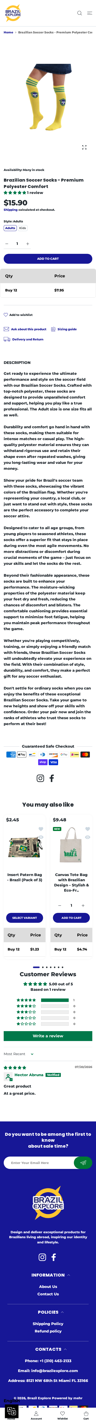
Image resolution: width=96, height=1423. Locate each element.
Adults (10, 228)
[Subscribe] (83, 1163)
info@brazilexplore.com (54, 1370)
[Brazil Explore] (13, 13)
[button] (15, 192)
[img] (15, 1067)
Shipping (10, 210)
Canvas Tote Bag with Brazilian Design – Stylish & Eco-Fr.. (71, 882)
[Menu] (90, 13)
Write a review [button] (48, 1036)
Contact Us (48, 1294)
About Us (48, 1286)
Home (8, 32)
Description (17, 362)
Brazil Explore (39, 1398)
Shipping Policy (48, 1323)
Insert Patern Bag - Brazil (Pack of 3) (24, 877)
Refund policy (48, 1331)
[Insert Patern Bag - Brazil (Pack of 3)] (25, 847)
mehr (77, 1398)
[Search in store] (80, 13)
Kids (22, 228)
